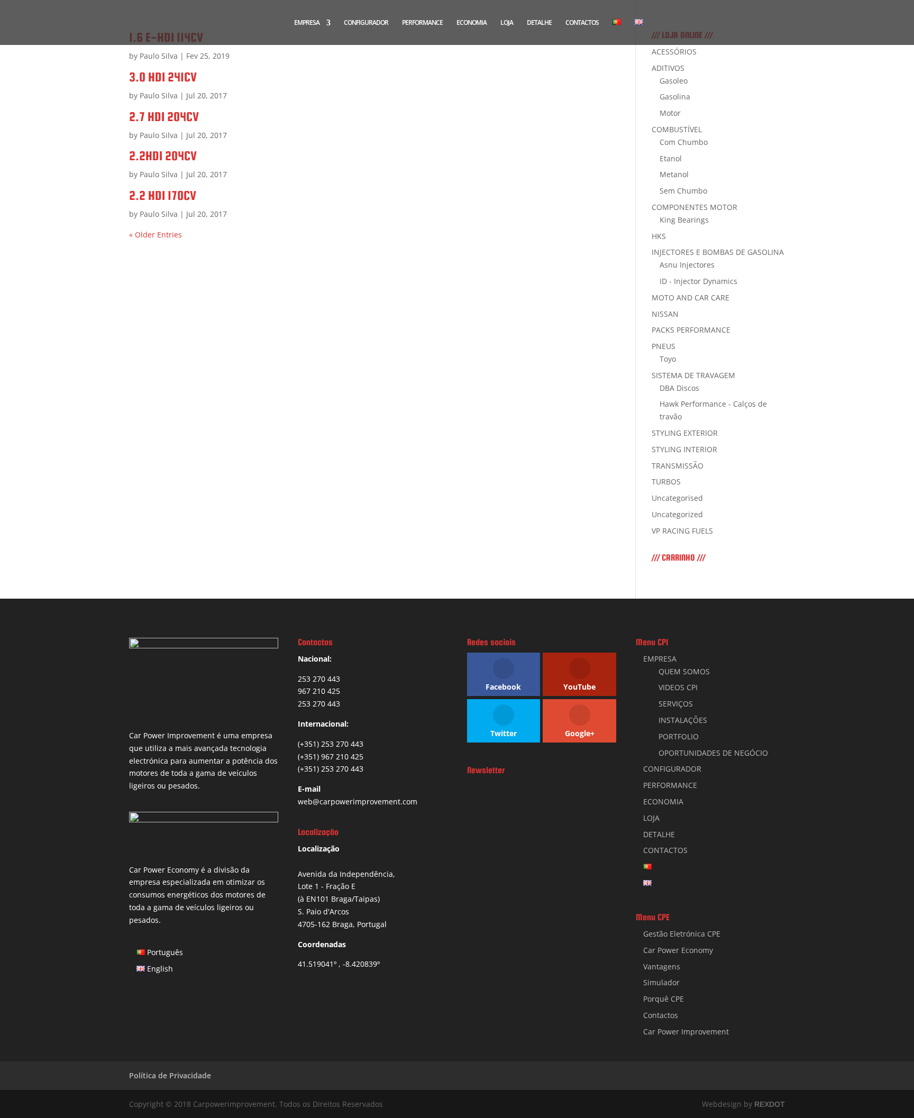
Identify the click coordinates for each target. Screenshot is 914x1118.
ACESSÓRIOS (674, 52)
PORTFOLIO (679, 736)
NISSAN (665, 314)
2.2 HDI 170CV (162, 195)
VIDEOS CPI (678, 687)
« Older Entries (155, 235)
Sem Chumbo (683, 191)
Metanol (674, 174)
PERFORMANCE (422, 23)
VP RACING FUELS (682, 531)
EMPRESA (306, 23)
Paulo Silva (159, 56)
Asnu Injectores (687, 265)
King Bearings (684, 220)
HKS (659, 236)
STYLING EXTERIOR (685, 433)
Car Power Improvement (686, 1032)
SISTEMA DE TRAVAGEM (693, 375)
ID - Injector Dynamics (698, 281)
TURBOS (666, 481)
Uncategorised (677, 498)
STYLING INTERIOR (684, 449)
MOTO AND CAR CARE (690, 297)
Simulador (661, 982)
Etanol (671, 158)
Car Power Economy (678, 950)
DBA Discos (679, 388)
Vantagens (661, 966)
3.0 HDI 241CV (163, 77)
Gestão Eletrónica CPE (681, 934)
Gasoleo (674, 81)
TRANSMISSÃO (677, 466)
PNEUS (663, 346)
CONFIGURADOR (366, 23)
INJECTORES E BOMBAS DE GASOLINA (718, 252)
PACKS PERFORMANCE (691, 330)
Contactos (660, 1015)
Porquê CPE (663, 999)
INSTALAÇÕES (683, 720)
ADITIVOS (668, 68)
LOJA (506, 23)
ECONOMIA (471, 23)
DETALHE (539, 23)
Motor (670, 113)
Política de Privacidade (170, 1075)
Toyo (668, 359)
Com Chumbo (684, 142)
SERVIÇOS (676, 704)
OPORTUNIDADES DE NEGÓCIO (713, 753)
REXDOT (769, 1104)
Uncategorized (677, 514)
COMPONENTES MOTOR (694, 207)
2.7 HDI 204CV (164, 116)
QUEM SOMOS (684, 671)
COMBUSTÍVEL (677, 129)
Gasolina (675, 96)
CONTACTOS (582, 23)
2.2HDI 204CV (163, 156)
